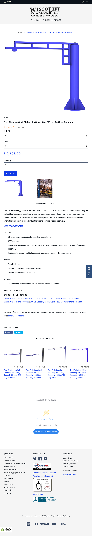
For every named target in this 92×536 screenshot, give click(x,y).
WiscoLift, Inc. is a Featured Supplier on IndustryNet (44, 474)
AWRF (41, 494)
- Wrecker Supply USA (10, 470)
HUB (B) (7, 131)
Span (6, 142)
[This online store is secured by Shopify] (6, 532)
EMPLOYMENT (8, 478)
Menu (8, 2)
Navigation (7, 493)
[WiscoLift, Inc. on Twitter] (35, 459)
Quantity (7, 160)
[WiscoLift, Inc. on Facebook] (40, 459)
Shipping (6, 481)
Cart (86, 2)
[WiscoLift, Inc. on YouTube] (45, 459)
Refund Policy (8, 458)
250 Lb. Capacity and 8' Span (16, 298)
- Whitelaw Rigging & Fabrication (14, 472)
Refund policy (8, 490)
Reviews (51, 204)
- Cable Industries (9, 467)
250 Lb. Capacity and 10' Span (16, 302)
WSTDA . (36, 494)
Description (41, 204)
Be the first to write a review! (46, 431)
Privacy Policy (8, 484)
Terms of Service (9, 461)
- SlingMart (7, 475)
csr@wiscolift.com (16, 316)
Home (20, 32)
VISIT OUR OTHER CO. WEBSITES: (15, 464)
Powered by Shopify (63, 516)
